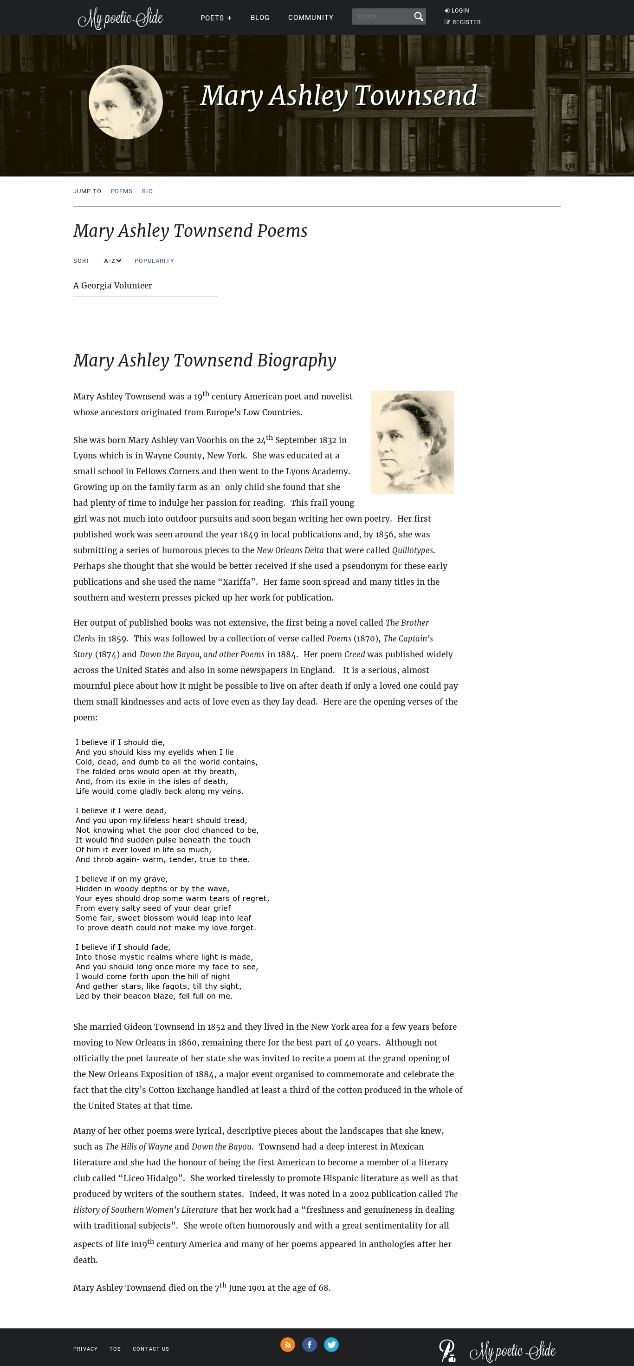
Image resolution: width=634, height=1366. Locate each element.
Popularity (155, 261)
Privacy (85, 1349)
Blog (260, 17)
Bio (147, 191)
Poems (122, 191)
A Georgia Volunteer (112, 286)
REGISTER (467, 22)
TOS (115, 1349)
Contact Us (151, 1349)
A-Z (110, 261)
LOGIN (461, 10)
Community (311, 17)
